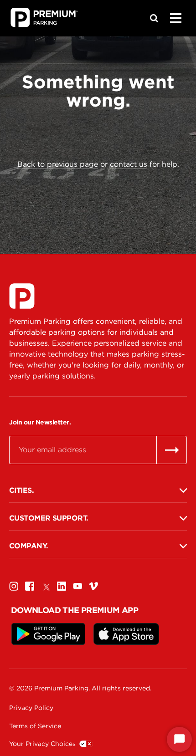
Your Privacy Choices (42, 744)
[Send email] (171, 450)
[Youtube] (77, 586)
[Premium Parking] (22, 296)
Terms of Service (35, 726)
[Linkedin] (61, 586)
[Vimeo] (93, 586)
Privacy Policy (31, 707)
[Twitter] (45, 586)
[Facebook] (29, 586)
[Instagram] (13, 586)
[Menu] (175, 18)
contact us (128, 164)
